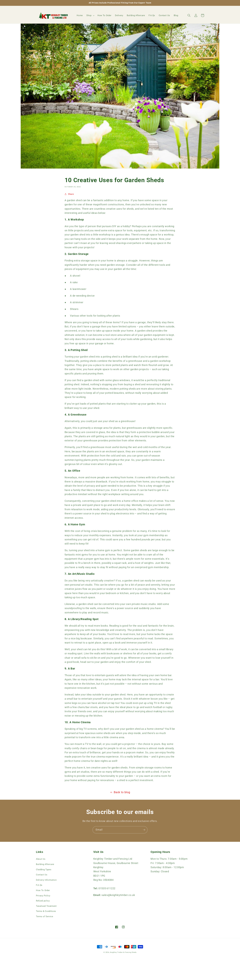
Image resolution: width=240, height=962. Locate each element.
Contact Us (41, 874)
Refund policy (43, 901)
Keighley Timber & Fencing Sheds (123, 952)
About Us (40, 859)
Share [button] (71, 194)
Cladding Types (43, 869)
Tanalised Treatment (46, 906)
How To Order (43, 890)
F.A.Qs (39, 885)
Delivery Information (46, 880)
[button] (90, 15)
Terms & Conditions (46, 911)
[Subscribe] (144, 829)
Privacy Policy (43, 895)
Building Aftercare (45, 864)
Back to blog (122, 792)
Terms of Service (44, 916)
